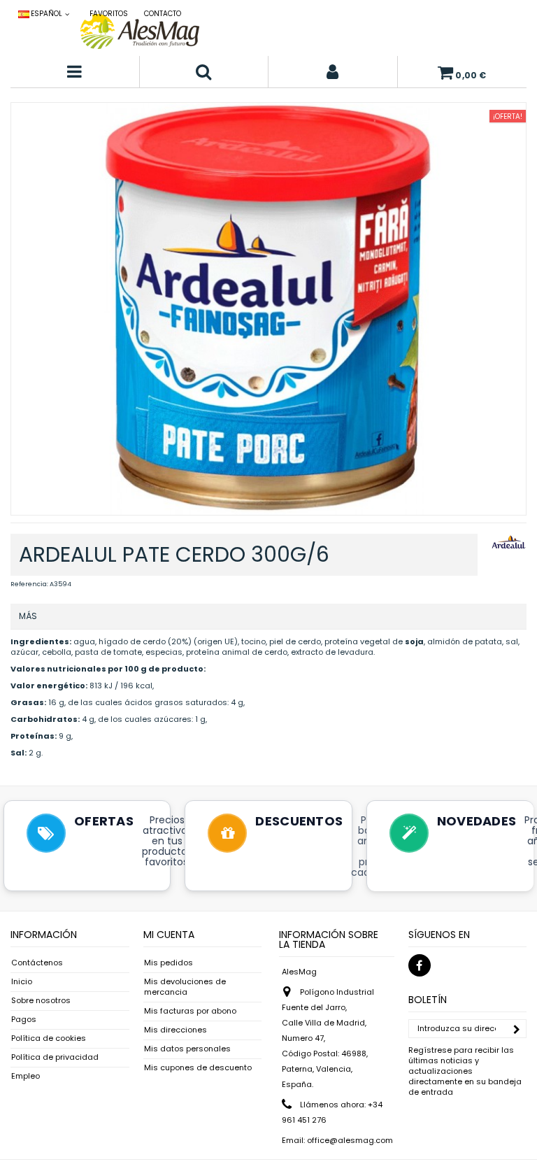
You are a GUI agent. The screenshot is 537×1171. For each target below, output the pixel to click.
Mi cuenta (168, 935)
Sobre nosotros (41, 1000)
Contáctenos (37, 963)
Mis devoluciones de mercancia (185, 987)
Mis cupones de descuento (198, 1068)
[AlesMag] (139, 31)
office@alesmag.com (350, 1140)
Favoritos (109, 13)
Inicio (21, 982)
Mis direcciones (175, 1030)
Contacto (162, 13)
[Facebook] (419, 965)
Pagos (23, 1019)
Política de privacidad (55, 1057)
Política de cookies (48, 1038)
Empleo (25, 1076)
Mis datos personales (187, 1049)
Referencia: (29, 584)
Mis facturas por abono (190, 1011)
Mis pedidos (168, 963)
